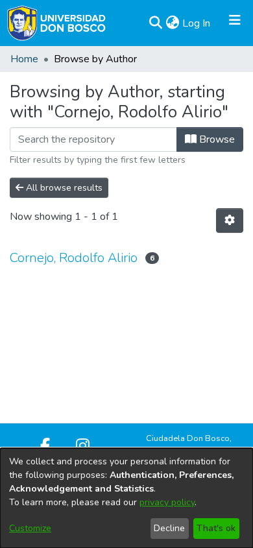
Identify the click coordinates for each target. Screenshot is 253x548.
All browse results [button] (62, 188)
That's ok (216, 528)
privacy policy (167, 502)
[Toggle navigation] (235, 23)
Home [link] (24, 59)
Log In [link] (196, 23)
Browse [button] (216, 139)
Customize (30, 528)
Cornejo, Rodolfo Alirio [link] (74, 258)
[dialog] (126, 498)
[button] (155, 23)
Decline (169, 528)
